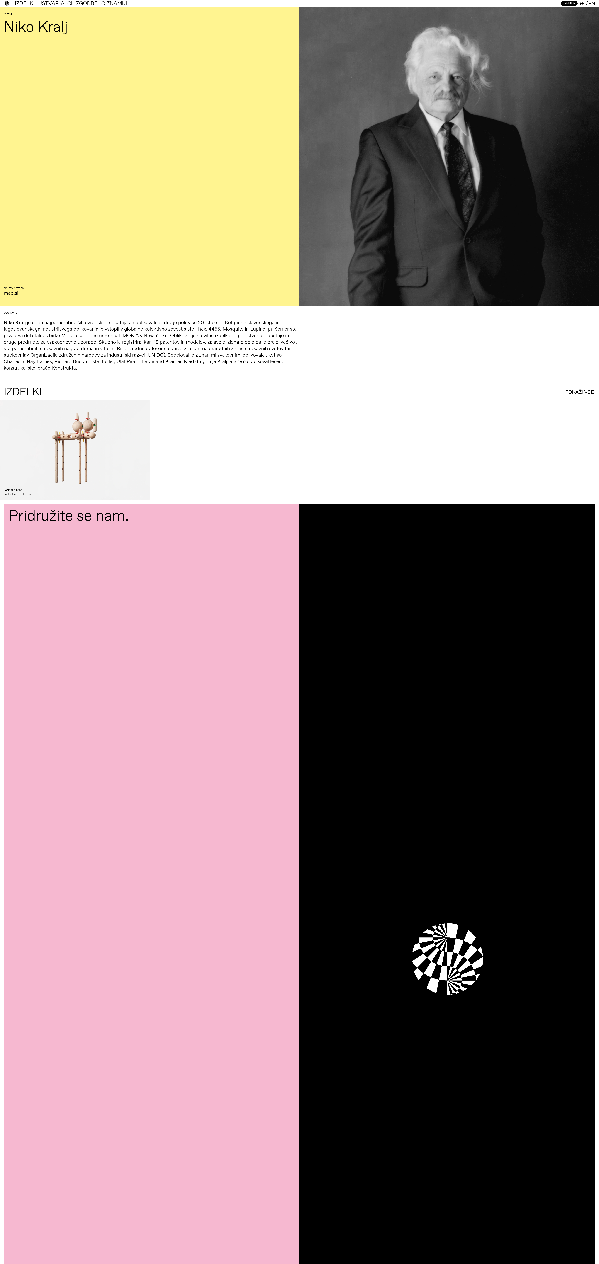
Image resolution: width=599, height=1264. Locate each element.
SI (582, 3)
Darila (569, 3)
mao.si (11, 293)
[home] (6, 3)
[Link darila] (75, 450)
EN (591, 3)
